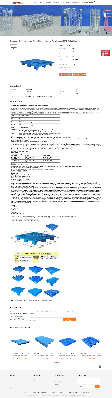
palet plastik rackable (47, 300)
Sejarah (34, 382)
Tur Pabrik (56, 2)
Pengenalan (35, 379)
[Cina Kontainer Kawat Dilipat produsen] (17, 3)
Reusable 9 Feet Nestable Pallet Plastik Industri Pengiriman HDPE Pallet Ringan (47, 38)
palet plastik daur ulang (20, 300)
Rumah (34, 2)
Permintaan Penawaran (87, 2)
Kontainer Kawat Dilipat (15, 379)
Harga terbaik (67, 74)
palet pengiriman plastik (34, 300)
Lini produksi (58, 379)
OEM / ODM (58, 382)
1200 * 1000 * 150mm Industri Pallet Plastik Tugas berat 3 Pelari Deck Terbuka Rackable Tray (91, 354)
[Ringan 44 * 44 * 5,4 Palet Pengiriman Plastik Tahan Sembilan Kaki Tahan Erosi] (20, 341)
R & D (56, 384)
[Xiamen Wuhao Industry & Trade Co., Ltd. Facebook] (100, 367)
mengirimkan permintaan (69, 319)
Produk (40, 2)
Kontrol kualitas (65, 2)
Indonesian (99, 2)
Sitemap (62, 392)
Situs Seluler (85, 392)
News (53, 392)
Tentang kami (48, 2)
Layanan (34, 384)
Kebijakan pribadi (73, 392)
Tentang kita (44, 392)
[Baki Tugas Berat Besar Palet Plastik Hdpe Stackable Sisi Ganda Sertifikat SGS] (67, 341)
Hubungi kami (75, 2)
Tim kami (35, 387)
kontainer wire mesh (14, 384)
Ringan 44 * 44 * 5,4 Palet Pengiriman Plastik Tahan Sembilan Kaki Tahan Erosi (21, 354)
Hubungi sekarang (81, 74)
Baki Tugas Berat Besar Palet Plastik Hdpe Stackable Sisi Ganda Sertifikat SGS (67, 354)
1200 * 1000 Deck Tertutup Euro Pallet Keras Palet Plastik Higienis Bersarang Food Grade (44, 354)
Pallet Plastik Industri (15, 387)
